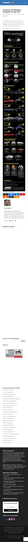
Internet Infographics (8, 414)
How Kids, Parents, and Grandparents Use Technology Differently (14, 481)
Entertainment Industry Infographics (12, 399)
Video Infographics (7, 442)
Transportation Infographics (10, 438)
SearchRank (17, 537)
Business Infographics (8, 392)
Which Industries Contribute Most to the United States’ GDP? (14, 478)
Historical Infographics (8, 410)
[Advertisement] (14, 281)
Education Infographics (8, 396)
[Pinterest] (22, 194)
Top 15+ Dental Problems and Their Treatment (12, 475)
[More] (16, 197)
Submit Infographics (8, 527)
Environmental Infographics (9, 401)
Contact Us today (21, 466)
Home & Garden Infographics (10, 412)
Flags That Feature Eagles (10, 484)
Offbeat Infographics (8, 423)
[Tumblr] (11, 197)
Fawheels (14, 21)
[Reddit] (5, 197)
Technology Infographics (9, 436)
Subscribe (10, 510)
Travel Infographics (7, 440)
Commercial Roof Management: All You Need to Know (13, 490)
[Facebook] (11, 194)
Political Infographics (8, 429)
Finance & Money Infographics (10, 403)
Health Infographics (7, 407)
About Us (7, 531)
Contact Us (13, 531)
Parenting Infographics (8, 425)
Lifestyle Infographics (8, 418)
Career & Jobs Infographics (9, 394)
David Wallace (7, 14)
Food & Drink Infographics (9, 405)
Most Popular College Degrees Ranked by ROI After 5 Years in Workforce (14, 493)
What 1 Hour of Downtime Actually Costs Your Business (14, 487)
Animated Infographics (8, 390)
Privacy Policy (16, 532)
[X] (5, 194)
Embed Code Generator (17, 529)
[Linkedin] (16, 194)
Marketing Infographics (8, 420)
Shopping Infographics (8, 431)
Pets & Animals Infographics (10, 427)
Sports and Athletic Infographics (11, 434)
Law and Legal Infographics (9, 416)
